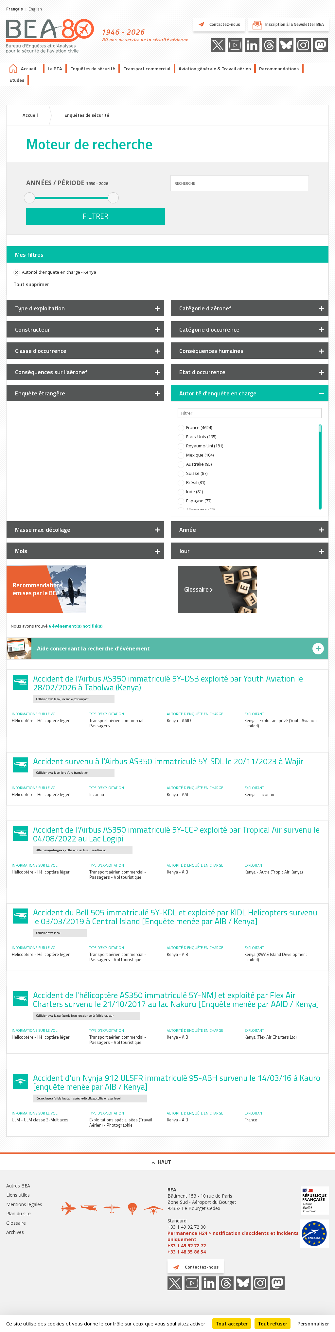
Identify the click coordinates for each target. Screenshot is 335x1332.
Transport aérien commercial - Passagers (117, 723)
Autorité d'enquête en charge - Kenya (59, 272)
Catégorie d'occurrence (209, 329)
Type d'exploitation (40, 308)
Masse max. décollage (42, 529)
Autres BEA (18, 1186)
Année (187, 529)
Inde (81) (194, 491)
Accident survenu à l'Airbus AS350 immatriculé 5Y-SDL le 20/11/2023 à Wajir (168, 761)
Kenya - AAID (179, 720)
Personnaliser (313, 1323)
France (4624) (199, 427)
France (250, 1119)
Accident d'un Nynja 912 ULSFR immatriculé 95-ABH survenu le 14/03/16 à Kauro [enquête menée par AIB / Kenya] (176, 1082)
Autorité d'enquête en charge (217, 393)
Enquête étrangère (40, 393)
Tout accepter (232, 1323)
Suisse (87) (196, 473)
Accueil (28, 68)
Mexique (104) (200, 455)
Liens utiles (18, 1195)
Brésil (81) (195, 482)
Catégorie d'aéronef (205, 308)
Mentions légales (24, 1204)
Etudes (16, 80)
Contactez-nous (224, 24)
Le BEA (55, 68)
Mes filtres (29, 254)
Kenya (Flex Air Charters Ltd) (270, 1037)
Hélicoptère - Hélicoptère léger (41, 720)
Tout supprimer (31, 284)
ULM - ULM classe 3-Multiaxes (40, 1119)
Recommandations (279, 68)
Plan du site (18, 1213)
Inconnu (96, 794)
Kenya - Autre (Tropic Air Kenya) (273, 872)
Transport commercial (146, 68)
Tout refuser (272, 1323)
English (35, 9)
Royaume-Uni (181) (204, 445)
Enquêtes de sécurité (92, 68)
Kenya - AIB (177, 872)
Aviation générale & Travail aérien (215, 68)
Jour (184, 550)
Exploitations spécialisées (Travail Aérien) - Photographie (120, 1122)
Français (14, 9)
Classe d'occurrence (40, 350)
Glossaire (196, 589)
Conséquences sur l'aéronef (51, 372)
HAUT (164, 1162)
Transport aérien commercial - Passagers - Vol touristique (117, 874)
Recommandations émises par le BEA (38, 589)
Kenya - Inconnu (259, 794)
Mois (21, 550)
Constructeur (32, 329)
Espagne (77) (198, 500)
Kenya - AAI (177, 794)
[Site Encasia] (314, 1234)
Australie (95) (199, 464)
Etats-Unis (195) (201, 436)
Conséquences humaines (211, 350)
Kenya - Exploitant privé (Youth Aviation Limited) (280, 723)
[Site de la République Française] (314, 1201)
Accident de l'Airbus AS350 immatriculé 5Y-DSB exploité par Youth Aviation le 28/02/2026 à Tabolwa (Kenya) (168, 683)
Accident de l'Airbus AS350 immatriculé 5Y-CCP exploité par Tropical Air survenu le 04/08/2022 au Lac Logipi (176, 834)
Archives (15, 1232)
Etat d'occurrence (202, 372)
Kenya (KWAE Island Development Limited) (275, 957)
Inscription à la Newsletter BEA (294, 24)
